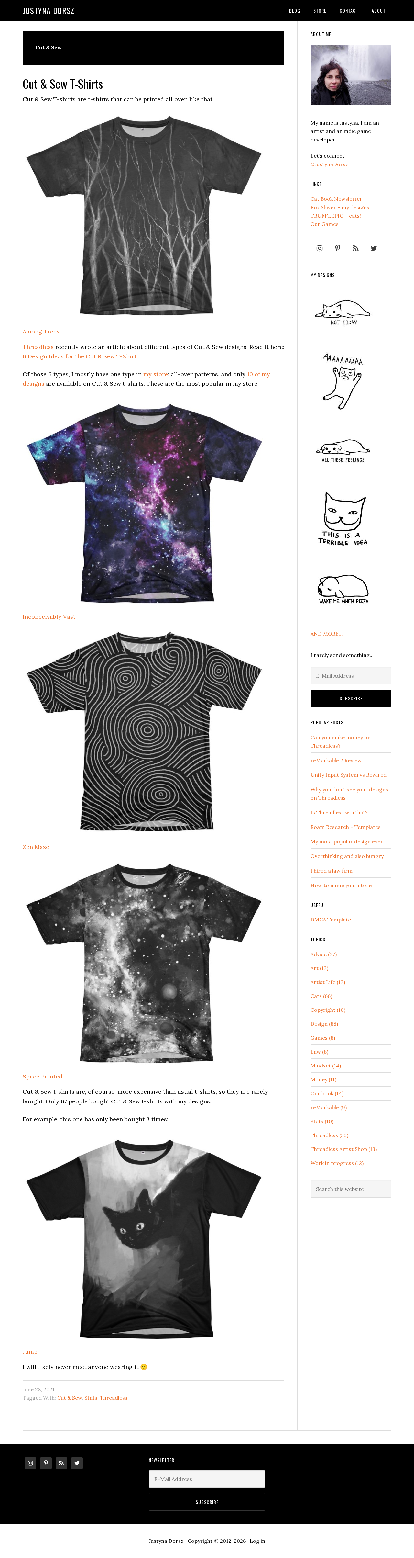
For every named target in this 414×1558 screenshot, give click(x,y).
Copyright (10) (327, 1010)
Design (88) (324, 1024)
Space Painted (42, 1076)
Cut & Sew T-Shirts (63, 83)
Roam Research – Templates (345, 827)
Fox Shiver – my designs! (340, 207)
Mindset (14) (325, 1065)
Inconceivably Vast (49, 616)
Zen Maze (36, 847)
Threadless (38, 347)
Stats (90, 1397)
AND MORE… (326, 633)
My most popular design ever (346, 841)
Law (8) (319, 1051)
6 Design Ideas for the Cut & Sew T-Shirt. (80, 356)
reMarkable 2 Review (336, 760)
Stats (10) (321, 1121)
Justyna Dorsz (48, 10)
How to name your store (341, 885)
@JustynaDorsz (329, 164)
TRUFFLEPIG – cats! (335, 215)
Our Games (324, 224)
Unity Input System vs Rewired (348, 775)
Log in (257, 1541)
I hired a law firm (331, 870)
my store (155, 374)
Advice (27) (323, 954)
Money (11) (323, 1079)
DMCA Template (330, 919)
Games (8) (322, 1037)
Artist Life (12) (327, 982)
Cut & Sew (69, 1397)
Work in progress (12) (337, 1163)
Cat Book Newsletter (336, 199)
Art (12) (319, 968)
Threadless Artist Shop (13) (343, 1149)
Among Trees (41, 331)
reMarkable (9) (328, 1107)
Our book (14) (326, 1093)
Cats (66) (321, 996)
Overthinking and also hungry (347, 856)
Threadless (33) (329, 1135)
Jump (30, 1351)
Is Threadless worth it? (339, 812)
